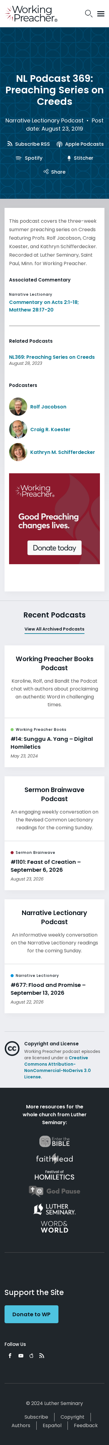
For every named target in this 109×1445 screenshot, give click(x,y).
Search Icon (89, 13)
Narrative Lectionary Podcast (44, 120)
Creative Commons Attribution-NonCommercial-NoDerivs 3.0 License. (57, 1067)
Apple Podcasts (84, 144)
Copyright (72, 1416)
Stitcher (83, 158)
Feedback (86, 1425)
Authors (21, 1425)
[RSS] (41, 1355)
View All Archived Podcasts (54, 629)
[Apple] (31, 1355)
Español (52, 1425)
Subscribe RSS (32, 144)
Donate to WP (31, 1314)
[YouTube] (20, 1355)
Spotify (33, 158)
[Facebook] (10, 1355)
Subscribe (36, 1416)
